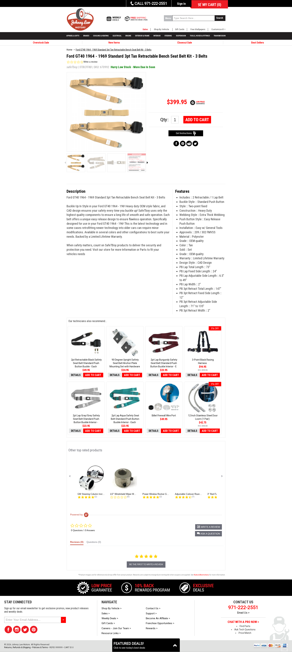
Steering (168, 36)
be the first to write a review (146, 564)
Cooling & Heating (101, 36)
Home (69, 49)
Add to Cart (197, 119)
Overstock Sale (41, 42)
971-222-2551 (243, 607)
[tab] (76, 543)
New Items (114, 42)
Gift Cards (179, 29)
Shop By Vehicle (161, 29)
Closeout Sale (184, 42)
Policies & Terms (40, 647)
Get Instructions (184, 133)
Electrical (117, 36)
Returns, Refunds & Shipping (17, 647)
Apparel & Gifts (72, 36)
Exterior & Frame (142, 36)
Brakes (86, 36)
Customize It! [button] (217, 29)
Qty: (164, 119)
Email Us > (243, 612)
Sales (145, 29)
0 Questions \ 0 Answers (83, 530)
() (211, 5)
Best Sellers (257, 42)
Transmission (220, 36)
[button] (69, 476)
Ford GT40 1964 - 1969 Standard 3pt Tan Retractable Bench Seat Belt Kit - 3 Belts (113, 49)
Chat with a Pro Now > (243, 622)
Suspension (181, 36)
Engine (128, 36)
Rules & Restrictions (201, 575)
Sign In (181, 3)
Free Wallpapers (197, 29)
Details (76, 375)
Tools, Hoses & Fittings (200, 36)
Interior (157, 36)
